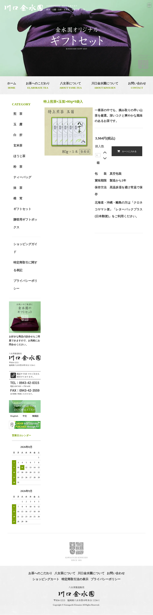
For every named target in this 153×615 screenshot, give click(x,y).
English (14, 416)
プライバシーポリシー (106, 579)
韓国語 (35, 416)
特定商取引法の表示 (75, 579)
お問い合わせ (116, 573)
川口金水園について (91, 573)
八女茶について (65, 573)
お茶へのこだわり (40, 573)
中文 (25, 416)
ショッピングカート (45, 579)
